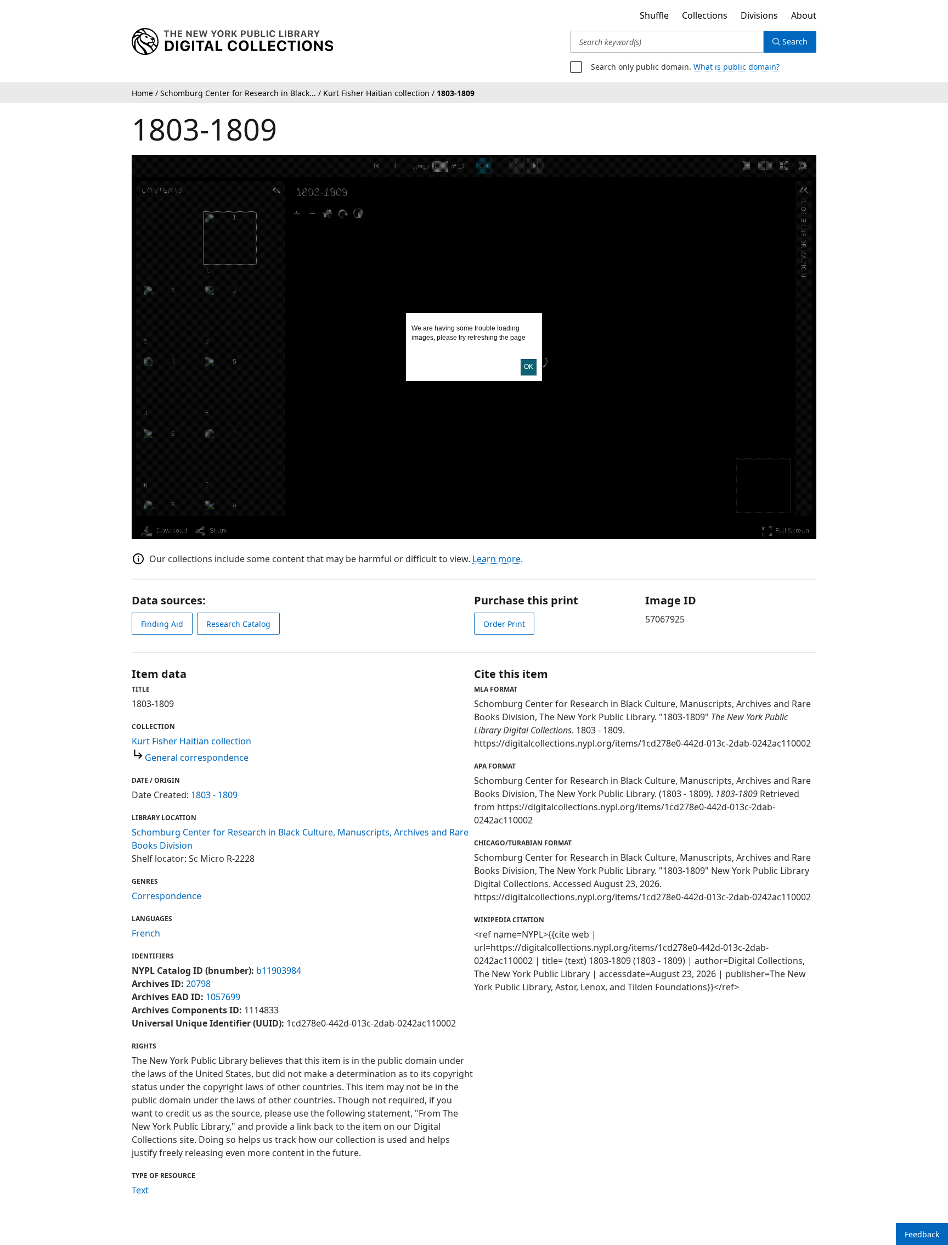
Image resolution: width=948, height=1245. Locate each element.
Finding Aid (162, 624)
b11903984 (278, 970)
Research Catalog (238, 624)
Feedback (922, 1234)
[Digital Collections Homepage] (232, 41)
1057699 (223, 997)
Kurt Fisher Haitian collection (191, 741)
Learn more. (497, 559)
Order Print (504, 624)
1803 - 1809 (214, 795)
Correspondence (166, 896)
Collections (704, 15)
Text (140, 1190)
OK (528, 367)
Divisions (759, 15)
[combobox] (667, 42)
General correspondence (197, 758)
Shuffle (654, 15)
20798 (198, 984)
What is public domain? (736, 66)
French (146, 933)
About (803, 15)
